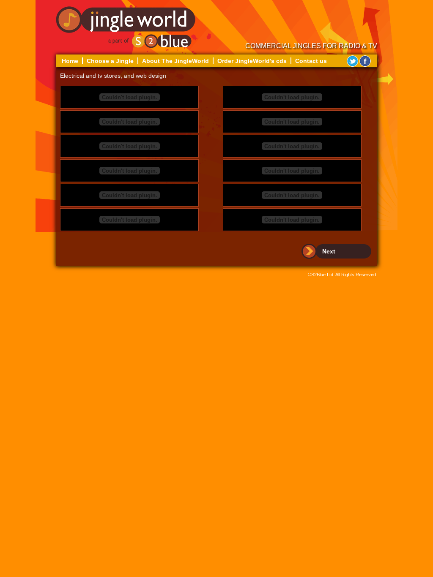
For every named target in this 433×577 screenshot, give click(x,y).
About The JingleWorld (175, 60)
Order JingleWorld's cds (252, 60)
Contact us (311, 60)
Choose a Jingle (110, 60)
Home (70, 60)
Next (328, 251)
